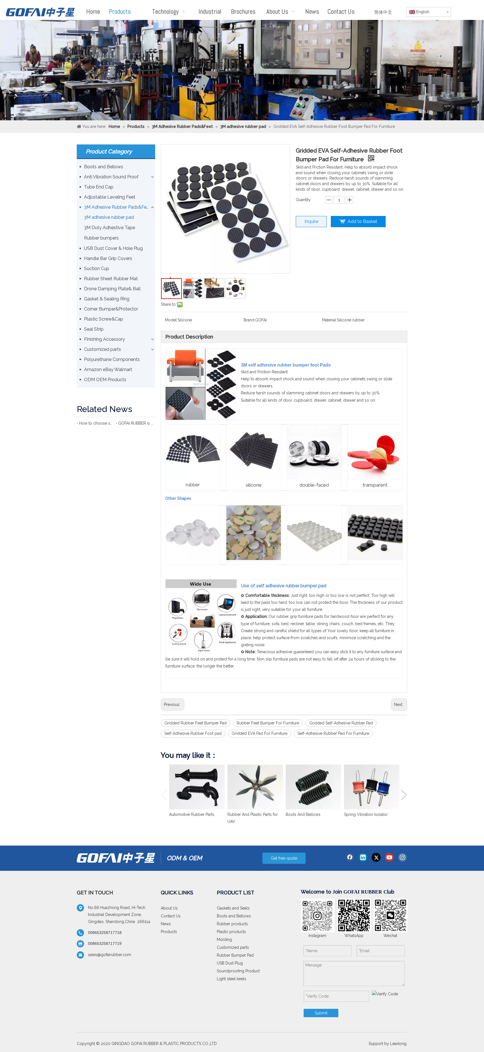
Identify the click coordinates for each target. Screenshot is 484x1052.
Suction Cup (96, 268)
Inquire (311, 221)
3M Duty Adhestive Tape (109, 227)
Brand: (249, 320)
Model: (171, 320)
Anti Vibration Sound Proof (111, 176)
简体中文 (383, 12)
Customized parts (102, 349)
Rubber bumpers (101, 238)
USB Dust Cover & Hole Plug (113, 248)
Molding (224, 939)
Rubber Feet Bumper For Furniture (268, 723)
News (166, 924)
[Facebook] (349, 857)
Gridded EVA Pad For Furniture (259, 733)
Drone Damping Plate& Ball (112, 288)
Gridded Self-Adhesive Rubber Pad (341, 723)
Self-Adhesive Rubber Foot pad (193, 733)
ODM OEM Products (105, 379)
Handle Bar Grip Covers (108, 258)
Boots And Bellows (303, 814)
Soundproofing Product (238, 971)
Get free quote (284, 858)
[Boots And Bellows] (313, 787)
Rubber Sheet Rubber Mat (111, 278)
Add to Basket (362, 221)
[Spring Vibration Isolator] (371, 787)
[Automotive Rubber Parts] (197, 787)
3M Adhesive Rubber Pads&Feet (117, 207)
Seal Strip (94, 329)
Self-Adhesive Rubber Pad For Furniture (333, 733)
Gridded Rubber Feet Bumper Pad (195, 723)
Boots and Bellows (103, 166)
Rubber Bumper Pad (235, 955)
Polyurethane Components (112, 359)
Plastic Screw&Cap (103, 319)
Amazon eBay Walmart (108, 369)
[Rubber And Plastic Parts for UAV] (255, 787)
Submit (321, 1013)
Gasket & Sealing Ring (106, 298)
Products (169, 931)
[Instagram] (402, 857)
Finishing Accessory (104, 339)
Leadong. (398, 1043)
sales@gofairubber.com (109, 954)
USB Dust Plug (230, 963)
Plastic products (231, 931)
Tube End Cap (98, 187)
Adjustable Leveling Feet (109, 197)
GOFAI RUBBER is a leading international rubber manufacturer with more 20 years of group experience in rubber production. (135, 423)
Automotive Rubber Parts (191, 814)
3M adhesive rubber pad (109, 217)
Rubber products (232, 924)
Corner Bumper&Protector (111, 309)
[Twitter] (376, 857)
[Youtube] (389, 857)
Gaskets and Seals (233, 908)
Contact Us (171, 916)
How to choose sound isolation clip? (96, 423)
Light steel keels (231, 979)
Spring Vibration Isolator (366, 814)
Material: (329, 320)
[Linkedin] (363, 857)
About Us (169, 908)
